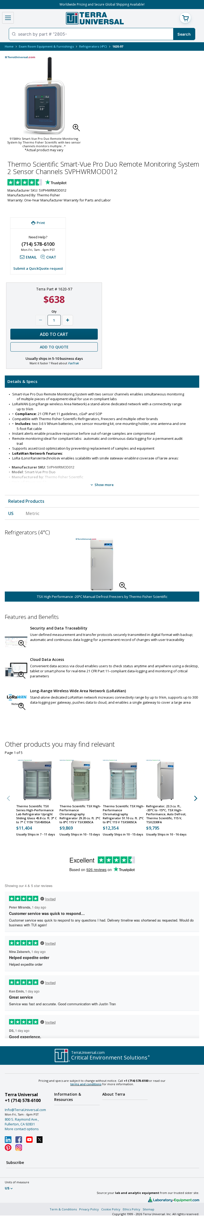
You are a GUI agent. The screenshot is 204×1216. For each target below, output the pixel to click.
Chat (51, 257)
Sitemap (148, 1209)
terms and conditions (85, 1084)
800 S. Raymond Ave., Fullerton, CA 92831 (22, 1121)
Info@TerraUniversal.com (25, 1109)
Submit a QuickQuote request (38, 268)
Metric (32, 513)
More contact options (22, 1128)
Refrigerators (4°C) (93, 46)
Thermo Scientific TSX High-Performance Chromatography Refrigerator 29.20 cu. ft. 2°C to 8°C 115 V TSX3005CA (80, 814)
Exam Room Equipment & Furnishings (46, 46)
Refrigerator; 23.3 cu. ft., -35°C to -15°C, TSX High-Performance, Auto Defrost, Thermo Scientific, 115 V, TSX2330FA (166, 814)
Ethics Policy (131, 1209)
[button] (78, 129)
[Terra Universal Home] (94, 18)
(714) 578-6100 (38, 244)
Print (41, 222)
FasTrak (73, 363)
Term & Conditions (63, 1209)
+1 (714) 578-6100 (23, 1100)
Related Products (26, 501)
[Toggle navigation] (8, 18)
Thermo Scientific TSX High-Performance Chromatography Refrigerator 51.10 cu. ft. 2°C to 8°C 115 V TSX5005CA (123, 814)
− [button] (40, 320)
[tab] (102, 381)
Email (31, 257)
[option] (102, 570)
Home (9, 46)
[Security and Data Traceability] (16, 638)
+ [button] (67, 320)
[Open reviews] (47, 183)
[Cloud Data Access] (16, 669)
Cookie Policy (110, 1209)
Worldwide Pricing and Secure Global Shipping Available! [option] (102, 4)
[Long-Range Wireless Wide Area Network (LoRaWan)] (16, 701)
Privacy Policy (89, 1209)
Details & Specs (22, 381)
